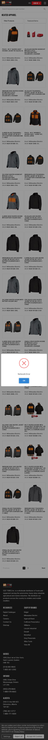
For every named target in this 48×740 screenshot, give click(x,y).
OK (24, 380)
